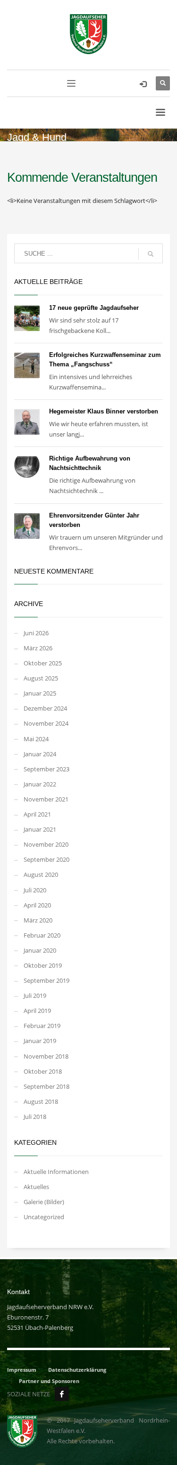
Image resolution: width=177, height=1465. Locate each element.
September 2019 (46, 980)
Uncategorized (44, 1217)
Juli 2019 (35, 995)
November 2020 (46, 844)
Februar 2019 (42, 1025)
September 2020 (46, 859)
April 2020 (37, 905)
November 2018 (46, 1056)
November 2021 (46, 799)
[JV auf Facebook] (62, 1394)
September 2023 (46, 769)
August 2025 (41, 678)
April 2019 (37, 1010)
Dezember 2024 (45, 708)
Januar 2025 (40, 693)
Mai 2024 (36, 739)
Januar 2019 (40, 1040)
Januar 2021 (40, 829)
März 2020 (38, 920)
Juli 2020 (35, 890)
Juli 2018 (35, 1116)
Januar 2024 (40, 754)
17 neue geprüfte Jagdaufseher (94, 307)
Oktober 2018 (43, 1071)
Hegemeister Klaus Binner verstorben (103, 411)
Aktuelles (36, 1186)
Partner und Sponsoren (49, 1380)
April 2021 (37, 814)
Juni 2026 (36, 633)
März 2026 (38, 648)
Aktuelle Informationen (56, 1171)
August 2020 (41, 874)
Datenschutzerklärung (77, 1369)
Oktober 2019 (43, 965)
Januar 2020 (40, 950)
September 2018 (46, 1086)
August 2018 (41, 1101)
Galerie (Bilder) (44, 1202)
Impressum (21, 1369)
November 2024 (46, 723)
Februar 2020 (42, 935)
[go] (150, 254)
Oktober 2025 (43, 663)
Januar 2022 (40, 784)
